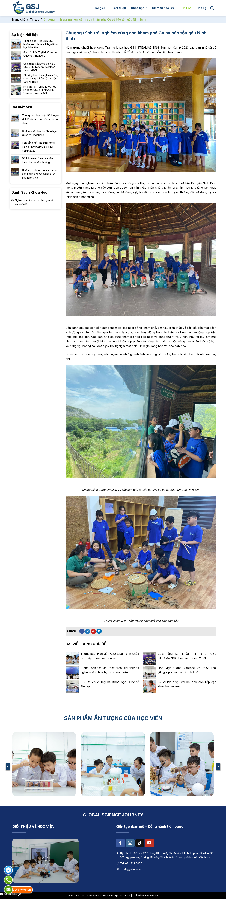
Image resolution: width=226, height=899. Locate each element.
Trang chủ (100, 8)
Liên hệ (201, 8)
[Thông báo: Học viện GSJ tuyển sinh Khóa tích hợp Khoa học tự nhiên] (72, 658)
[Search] (212, 8)
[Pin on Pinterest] (93, 631)
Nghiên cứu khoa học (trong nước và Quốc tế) (34, 202)
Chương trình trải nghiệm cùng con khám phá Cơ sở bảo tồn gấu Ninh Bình (39, 173)
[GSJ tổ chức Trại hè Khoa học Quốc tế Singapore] (72, 686)
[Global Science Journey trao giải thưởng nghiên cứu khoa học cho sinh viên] (72, 672)
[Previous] (8, 767)
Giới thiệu (119, 8)
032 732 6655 (133, 863)
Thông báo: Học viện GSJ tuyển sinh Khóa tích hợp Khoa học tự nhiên (40, 119)
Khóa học (137, 8)
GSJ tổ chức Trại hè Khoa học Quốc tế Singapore (39, 132)
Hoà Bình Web (152, 895)
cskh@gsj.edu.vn (131, 869)
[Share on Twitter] (87, 631)
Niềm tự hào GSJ (164, 8)
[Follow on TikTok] (139, 843)
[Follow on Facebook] (120, 843)
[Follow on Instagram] (130, 843)
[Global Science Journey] (33, 8)
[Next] (218, 767)
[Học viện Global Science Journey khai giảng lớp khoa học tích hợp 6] (149, 672)
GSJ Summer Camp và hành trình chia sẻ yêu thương (38, 160)
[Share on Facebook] (82, 631)
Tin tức (186, 8)
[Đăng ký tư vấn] (8, 890)
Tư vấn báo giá (12, 894)
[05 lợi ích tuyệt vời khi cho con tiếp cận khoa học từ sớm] (149, 686)
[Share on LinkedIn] (99, 631)
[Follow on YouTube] (149, 843)
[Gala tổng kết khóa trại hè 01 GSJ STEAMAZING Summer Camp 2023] (149, 658)
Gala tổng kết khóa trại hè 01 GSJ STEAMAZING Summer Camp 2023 (38, 146)
